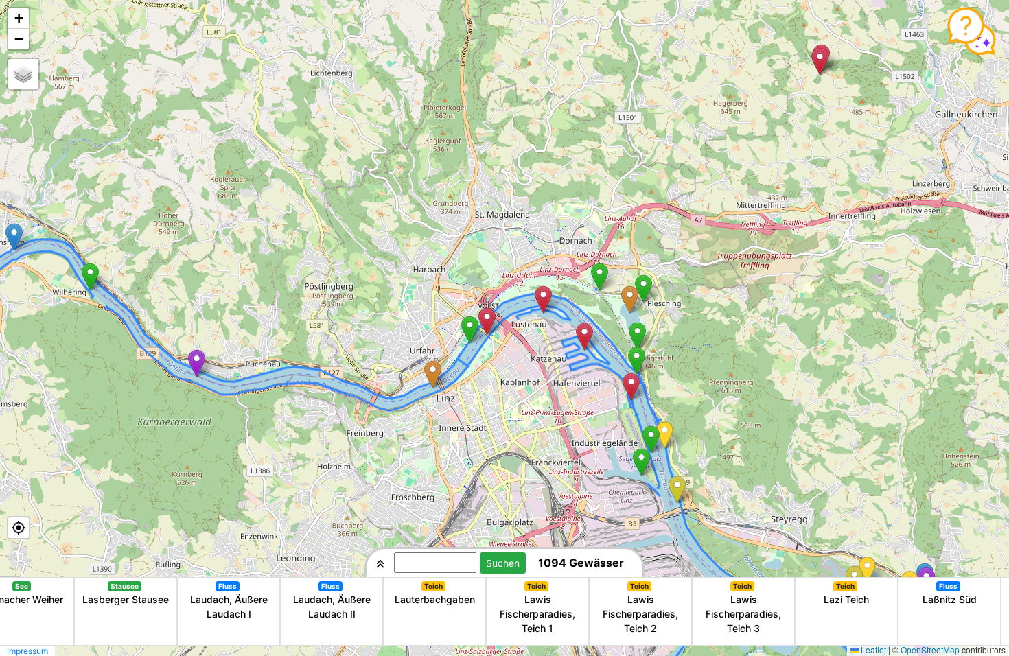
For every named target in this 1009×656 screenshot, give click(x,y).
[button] (90, 277)
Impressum (27, 651)
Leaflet (873, 649)
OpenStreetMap (930, 649)
